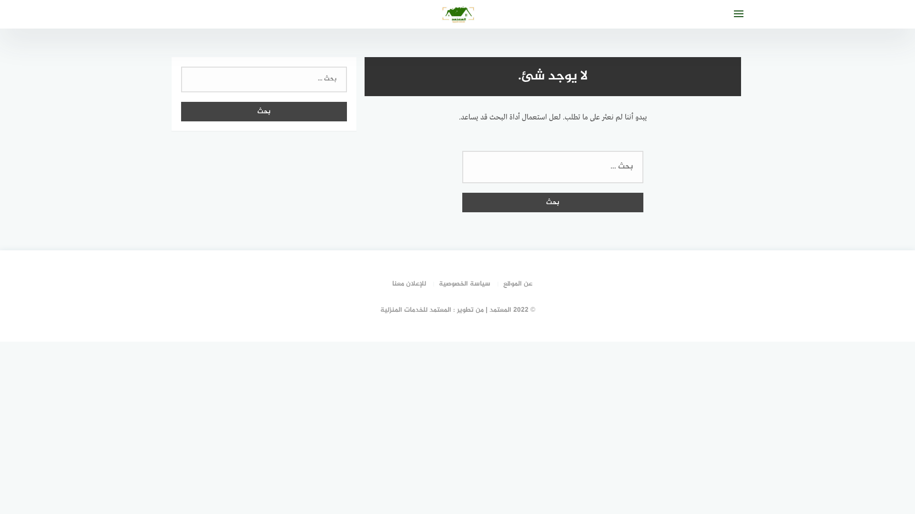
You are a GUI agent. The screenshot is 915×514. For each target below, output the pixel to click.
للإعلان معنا (409, 283)
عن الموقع (517, 283)
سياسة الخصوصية (464, 283)
